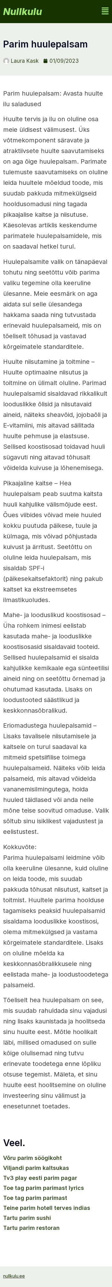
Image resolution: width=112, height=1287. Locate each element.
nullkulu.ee (14, 1276)
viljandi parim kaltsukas (36, 1168)
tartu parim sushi (27, 1218)
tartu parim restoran (31, 1228)
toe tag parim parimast (35, 1198)
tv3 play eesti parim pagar (40, 1178)
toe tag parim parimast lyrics (43, 1188)
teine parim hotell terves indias (46, 1208)
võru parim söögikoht (32, 1158)
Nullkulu (22, 11)
